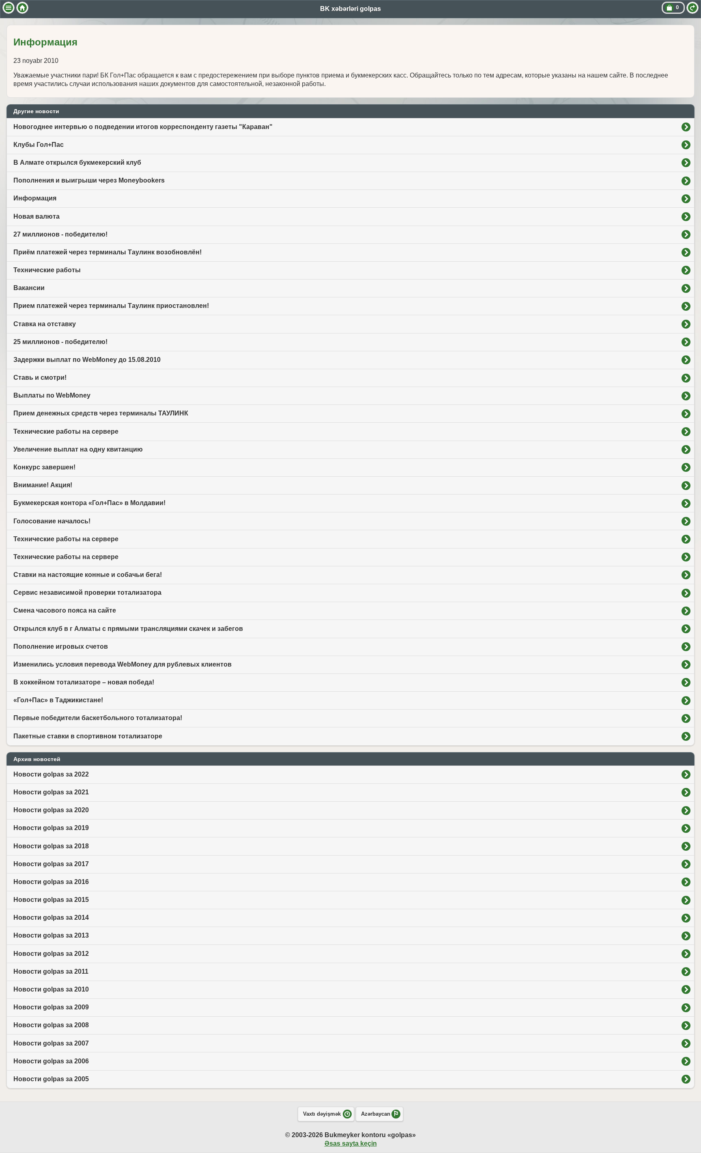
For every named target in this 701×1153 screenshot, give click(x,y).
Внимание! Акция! (42, 485)
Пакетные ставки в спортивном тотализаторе (87, 736)
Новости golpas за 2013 (51, 935)
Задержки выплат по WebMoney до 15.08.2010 (87, 359)
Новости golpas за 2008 (51, 1025)
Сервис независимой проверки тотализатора (87, 592)
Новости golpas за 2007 (51, 1043)
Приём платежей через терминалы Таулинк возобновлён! (107, 252)
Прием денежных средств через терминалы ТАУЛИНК (100, 413)
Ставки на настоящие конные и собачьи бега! (87, 574)
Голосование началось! (51, 521)
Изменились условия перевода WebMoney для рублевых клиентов (122, 664)
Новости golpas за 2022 (51, 774)
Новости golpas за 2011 (50, 971)
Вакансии (29, 287)
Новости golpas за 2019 (51, 827)
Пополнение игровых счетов (60, 646)
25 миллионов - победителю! (60, 341)
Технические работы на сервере (65, 431)
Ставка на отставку (44, 324)
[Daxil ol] (692, 8)
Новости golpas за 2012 (51, 953)
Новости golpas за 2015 (51, 899)
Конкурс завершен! (44, 467)
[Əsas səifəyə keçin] (22, 8)
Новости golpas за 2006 (51, 1061)
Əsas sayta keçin (351, 1143)
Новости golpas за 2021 (51, 792)
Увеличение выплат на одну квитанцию (78, 449)
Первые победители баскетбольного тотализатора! (97, 717)
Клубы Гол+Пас (38, 144)
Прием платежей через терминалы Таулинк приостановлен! (111, 305)
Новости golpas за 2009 (51, 1007)
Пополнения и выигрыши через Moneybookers (89, 180)
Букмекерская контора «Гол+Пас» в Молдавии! (89, 502)
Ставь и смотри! (40, 377)
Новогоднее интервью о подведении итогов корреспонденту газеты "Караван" (143, 126)
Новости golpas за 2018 (51, 846)
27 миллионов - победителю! (60, 234)
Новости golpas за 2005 (51, 1079)
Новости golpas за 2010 (51, 989)
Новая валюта (36, 216)
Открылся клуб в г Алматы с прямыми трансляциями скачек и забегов (128, 628)
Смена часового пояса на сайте (64, 610)
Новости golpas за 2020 (51, 810)
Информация (34, 198)
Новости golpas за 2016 (51, 881)
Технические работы (47, 270)
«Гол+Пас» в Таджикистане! (58, 700)
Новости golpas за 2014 (51, 917)
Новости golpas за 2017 (51, 863)
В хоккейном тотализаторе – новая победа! (83, 682)
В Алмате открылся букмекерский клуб (77, 162)
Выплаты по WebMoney (51, 395)
